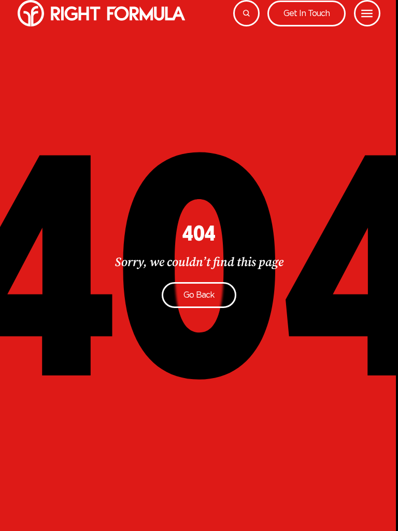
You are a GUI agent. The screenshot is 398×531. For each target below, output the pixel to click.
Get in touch (306, 13)
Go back (199, 294)
